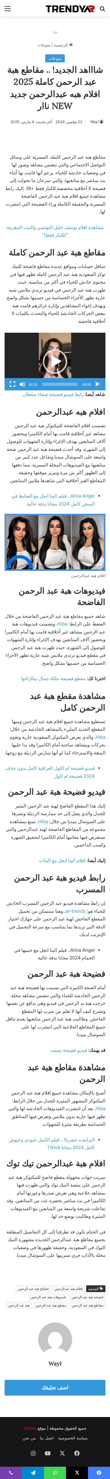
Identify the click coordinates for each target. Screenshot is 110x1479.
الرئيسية (61, 44)
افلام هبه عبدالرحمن (68, 1289)
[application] (55, 361)
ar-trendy (75, 911)
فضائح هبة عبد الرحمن (33, 1289)
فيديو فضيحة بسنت (68, 1050)
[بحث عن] (102, 10)
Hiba (62, 624)
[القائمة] (8, 10)
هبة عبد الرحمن (19, 1305)
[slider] (60, 384)
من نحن (29, 1437)
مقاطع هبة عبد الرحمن (87, 1305)
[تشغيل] (97, 384)
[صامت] (22, 384)
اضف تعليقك (55, 1387)
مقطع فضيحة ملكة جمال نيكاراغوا (53, 678)
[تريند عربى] (70, 8)
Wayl (94, 121)
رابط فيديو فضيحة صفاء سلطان (53, 394)
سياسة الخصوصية (73, 1437)
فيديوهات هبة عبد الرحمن (48, 1297)
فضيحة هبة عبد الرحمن (87, 1297)
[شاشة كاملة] (12, 384)
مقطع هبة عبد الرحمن (50, 1305)
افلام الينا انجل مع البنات (62, 860)
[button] (55, 361)
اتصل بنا (47, 1437)
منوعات (44, 44)
